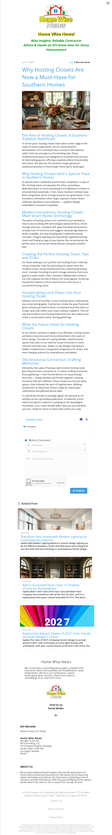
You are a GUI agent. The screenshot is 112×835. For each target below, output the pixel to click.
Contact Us (56, 800)
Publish (80, 490)
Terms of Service (56, 808)
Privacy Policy (56, 817)
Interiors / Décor (34, 419)
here (74, 833)
